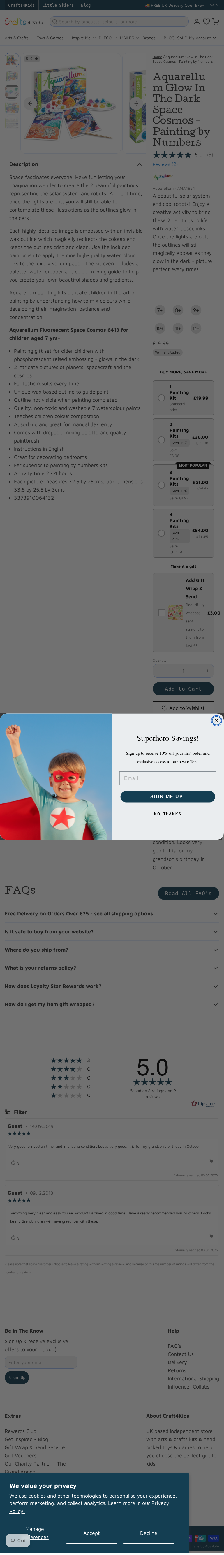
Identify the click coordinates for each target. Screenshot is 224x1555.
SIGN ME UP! (167, 796)
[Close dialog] (216, 720)
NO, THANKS (167, 814)
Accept (91, 1533)
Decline (148, 1533)
